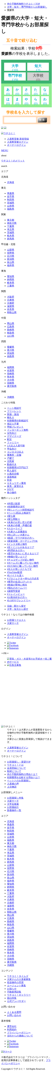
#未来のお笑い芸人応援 (19, 522)
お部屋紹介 (13, 807)
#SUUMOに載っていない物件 (22, 566)
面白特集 (11, 998)
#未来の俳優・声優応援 (19, 525)
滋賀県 (10, 306)
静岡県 (10, 279)
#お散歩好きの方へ (17, 597)
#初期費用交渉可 (16, 506)
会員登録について (16, 768)
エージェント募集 (16, 985)
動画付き (11, 464)
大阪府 (10, 296)
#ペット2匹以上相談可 (19, 513)
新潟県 (10, 259)
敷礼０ (10, 417)
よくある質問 (14, 1012)
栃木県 (10, 235)
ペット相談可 (14, 408)
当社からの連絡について (20, 1035)
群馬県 (10, 238)
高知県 (10, 353)
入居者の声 (13, 783)
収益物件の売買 (15, 982)
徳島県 (10, 356)
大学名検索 (13, 804)
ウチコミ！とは (15, 765)
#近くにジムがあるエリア (20, 547)
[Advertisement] (26, 696)
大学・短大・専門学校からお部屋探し (27, 7)
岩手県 (10, 196)
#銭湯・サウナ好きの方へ (20, 538)
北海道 (10, 182)
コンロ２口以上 (15, 452)
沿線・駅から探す (16, 606)
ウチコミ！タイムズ (17, 976)
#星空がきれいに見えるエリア (23, 553)
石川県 (10, 256)
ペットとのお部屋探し (19, 780)
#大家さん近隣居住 (17, 531)
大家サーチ (13, 623)
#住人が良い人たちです (19, 569)
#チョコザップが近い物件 (20, 560)
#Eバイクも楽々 (15, 575)
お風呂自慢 (13, 473)
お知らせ (11, 988)
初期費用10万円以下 (17, 467)
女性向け (11, 433)
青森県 (10, 193)
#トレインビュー (16, 594)
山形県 (10, 206)
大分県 (10, 380)
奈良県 (10, 309)
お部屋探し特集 (15, 798)
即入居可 (11, 470)
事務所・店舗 (14, 455)
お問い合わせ (14, 1015)
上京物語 (11, 787)
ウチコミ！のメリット (13, 160)
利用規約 (11, 1029)
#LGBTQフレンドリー (18, 600)
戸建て (10, 458)
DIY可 (10, 489)
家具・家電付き (15, 486)
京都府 (10, 303)
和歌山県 (11, 312)
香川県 (10, 350)
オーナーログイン (16, 145)
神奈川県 (11, 223)
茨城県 (10, 232)
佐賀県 (10, 370)
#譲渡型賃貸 (13, 591)
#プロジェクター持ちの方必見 (23, 578)
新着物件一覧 (14, 810)
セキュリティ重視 (16, 483)
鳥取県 (10, 333)
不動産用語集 (14, 992)
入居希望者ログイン (17, 142)
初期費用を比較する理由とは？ (23, 777)
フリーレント (14, 411)
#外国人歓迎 (13, 503)
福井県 (10, 265)
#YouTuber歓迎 (14, 572)
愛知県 (10, 276)
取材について (14, 771)
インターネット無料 (17, 430)
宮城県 (10, 202)
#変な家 (11, 516)
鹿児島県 (11, 386)
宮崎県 (10, 383)
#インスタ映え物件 (17, 544)
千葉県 (10, 226)
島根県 (10, 329)
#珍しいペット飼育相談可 (20, 510)
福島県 (10, 209)
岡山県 (10, 323)
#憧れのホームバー (17, 588)
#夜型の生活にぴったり (19, 581)
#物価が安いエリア (17, 556)
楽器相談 (11, 477)
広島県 (10, 326)
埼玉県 (10, 229)
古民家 (10, 461)
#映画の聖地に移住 (17, 585)
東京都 (10, 220)
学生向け (11, 448)
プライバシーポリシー (19, 1032)
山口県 (10, 336)
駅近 (9, 439)
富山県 (10, 262)
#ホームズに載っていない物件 (23, 563)
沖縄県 (10, 397)
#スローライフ (14, 528)
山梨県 (10, 249)
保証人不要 (13, 423)
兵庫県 (10, 300)
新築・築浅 (13, 414)
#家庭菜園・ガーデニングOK (22, 541)
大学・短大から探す (17, 609)
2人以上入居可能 (16, 445)
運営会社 (11, 1026)
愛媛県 (10, 347)
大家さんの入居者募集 (19, 979)
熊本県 (10, 376)
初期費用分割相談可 (17, 420)
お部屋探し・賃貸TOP (18, 762)
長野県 (10, 253)
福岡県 (10, 367)
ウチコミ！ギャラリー (19, 995)
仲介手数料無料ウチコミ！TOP (23, 4)
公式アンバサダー (16, 1001)
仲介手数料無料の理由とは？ (22, 774)
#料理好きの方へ (16, 550)
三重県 (10, 285)
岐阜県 (10, 282)
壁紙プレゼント (15, 427)
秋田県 (10, 199)
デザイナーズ (14, 436)
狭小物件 (11, 492)
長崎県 (10, 373)
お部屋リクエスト (16, 620)
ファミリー (13, 442)
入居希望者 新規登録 (18, 139)
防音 (9, 480)
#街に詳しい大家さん (18, 535)
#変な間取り (13, 519)
